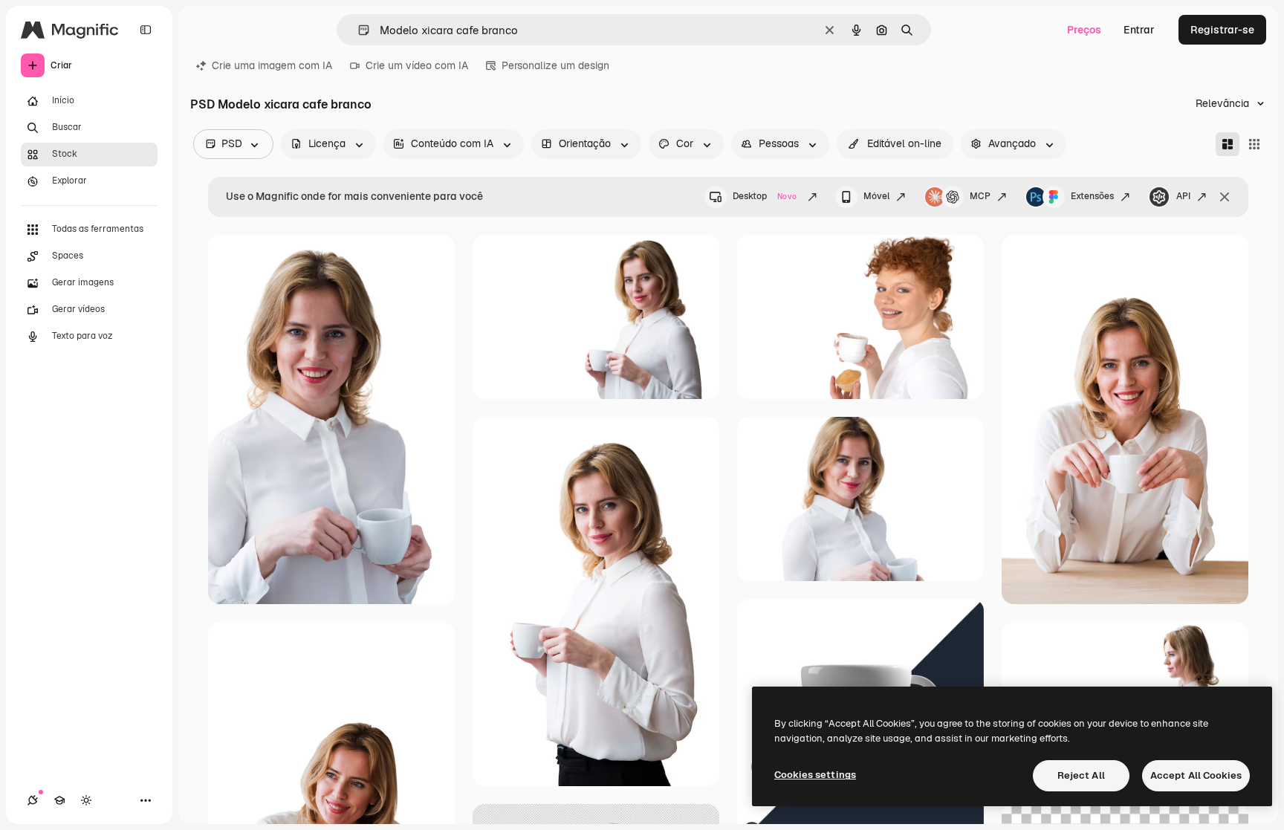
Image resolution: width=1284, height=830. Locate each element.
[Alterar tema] (86, 800)
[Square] (1254, 144)
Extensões (1092, 196)
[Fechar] (1224, 197)
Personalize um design (555, 65)
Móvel (876, 196)
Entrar (1139, 29)
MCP (980, 196)
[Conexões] (33, 800)
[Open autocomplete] (357, 30)
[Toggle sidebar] (146, 30)
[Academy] (59, 800)
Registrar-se (1222, 29)
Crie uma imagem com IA (272, 65)
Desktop (765, 196)
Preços (1084, 29)
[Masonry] (1227, 144)
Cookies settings (815, 774)
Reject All (1081, 775)
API (1183, 196)
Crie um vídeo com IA (417, 65)
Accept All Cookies (1196, 775)
